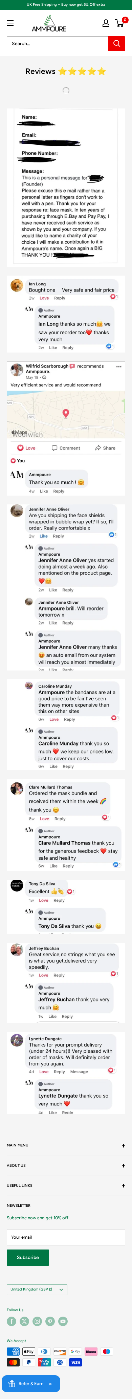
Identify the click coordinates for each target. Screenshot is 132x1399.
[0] (119, 23)
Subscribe (28, 1257)
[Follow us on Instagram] (37, 1321)
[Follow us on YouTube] (63, 1321)
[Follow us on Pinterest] (50, 1321)
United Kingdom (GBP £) (31, 1289)
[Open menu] (10, 23)
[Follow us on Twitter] (24, 1321)
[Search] (116, 43)
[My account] (106, 23)
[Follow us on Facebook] (11, 1321)
